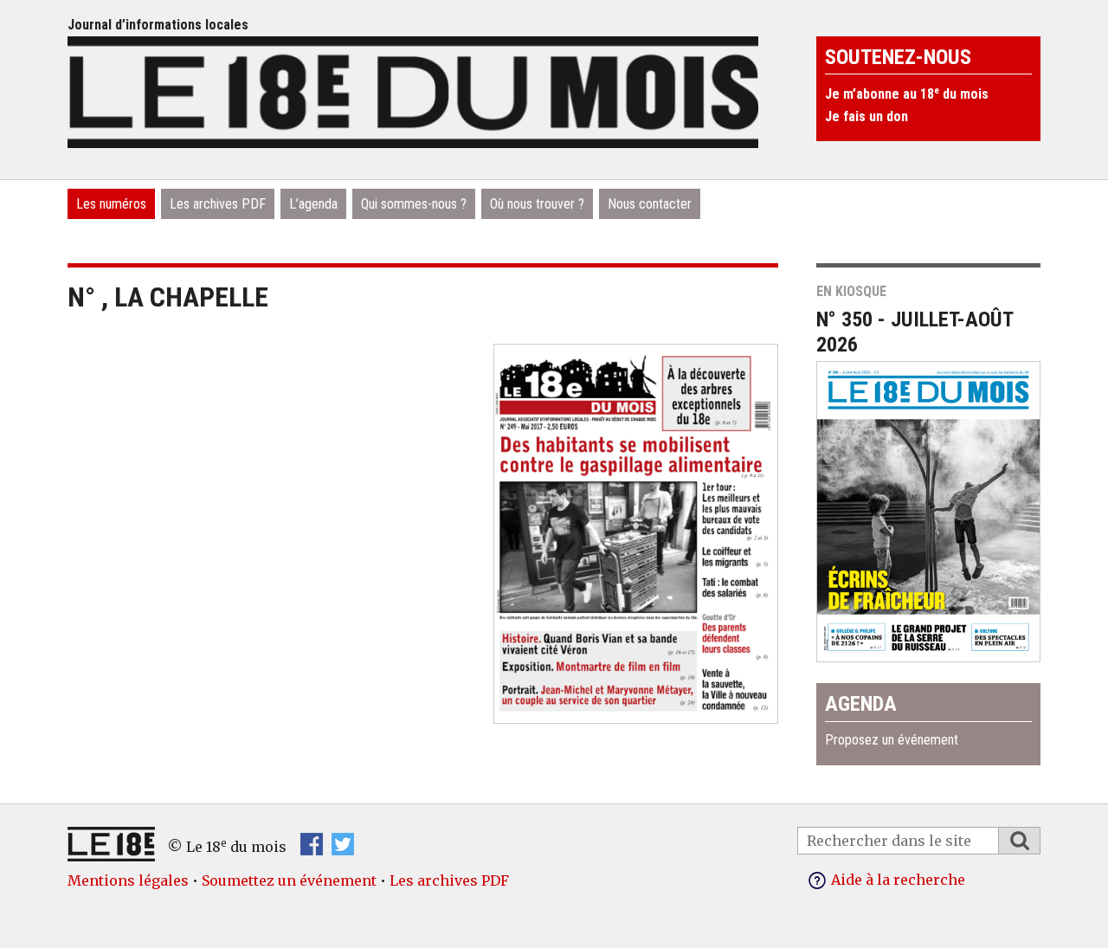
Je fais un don (866, 116)
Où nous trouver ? (537, 204)
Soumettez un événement (289, 880)
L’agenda (313, 204)
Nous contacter (650, 204)
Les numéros (111, 204)
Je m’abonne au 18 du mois (907, 94)
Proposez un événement (891, 740)
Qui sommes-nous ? (414, 204)
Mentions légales (128, 880)
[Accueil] (413, 90)
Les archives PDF (218, 204)
